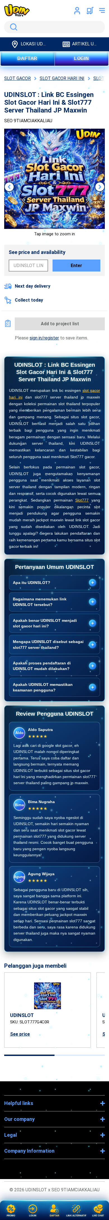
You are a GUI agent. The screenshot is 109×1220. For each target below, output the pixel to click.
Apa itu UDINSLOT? (53, 582)
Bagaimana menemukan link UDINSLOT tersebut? (53, 602)
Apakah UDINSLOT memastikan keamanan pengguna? (53, 687)
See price (20, 1034)
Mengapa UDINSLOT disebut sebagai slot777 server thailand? (53, 644)
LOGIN (81, 58)
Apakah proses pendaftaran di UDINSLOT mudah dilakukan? (53, 666)
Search (12, 27)
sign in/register (44, 338)
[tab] (29, 1055)
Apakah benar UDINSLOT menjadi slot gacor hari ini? (53, 623)
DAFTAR (27, 58)
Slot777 (82, 500)
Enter (76, 265)
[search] (54, 27)
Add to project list (60, 323)
